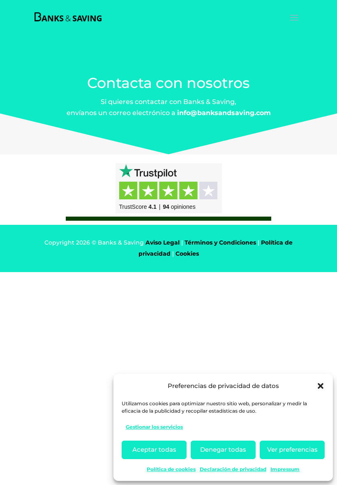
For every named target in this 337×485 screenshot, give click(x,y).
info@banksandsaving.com (224, 113)
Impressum (285, 469)
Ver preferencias (292, 449)
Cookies (187, 253)
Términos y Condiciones (220, 242)
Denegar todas (223, 449)
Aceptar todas (154, 449)
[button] (320, 386)
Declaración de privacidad (233, 469)
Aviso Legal (162, 242)
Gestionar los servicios (154, 427)
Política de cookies (171, 469)
